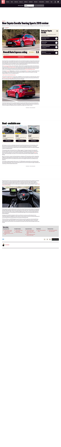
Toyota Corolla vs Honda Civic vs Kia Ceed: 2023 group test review (8, 231)
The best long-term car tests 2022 (8, 234)
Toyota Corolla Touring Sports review (18, 231)
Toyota (8, 71)
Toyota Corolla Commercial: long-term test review (31, 235)
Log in (58, 2)
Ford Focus (5, 77)
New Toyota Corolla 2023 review (42, 231)
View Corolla (8, 140)
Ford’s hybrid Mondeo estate (30, 69)
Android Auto (8, 185)
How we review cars (6, 54)
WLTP (35, 152)
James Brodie (7, 27)
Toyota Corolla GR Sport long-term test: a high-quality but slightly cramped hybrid (31, 232)
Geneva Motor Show (11, 67)
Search (55, 2)
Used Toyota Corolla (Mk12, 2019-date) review (53, 231)
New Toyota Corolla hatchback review (9, 74)
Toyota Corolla (6, 66)
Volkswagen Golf (10, 77)
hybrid (27, 71)
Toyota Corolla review (18, 232)
